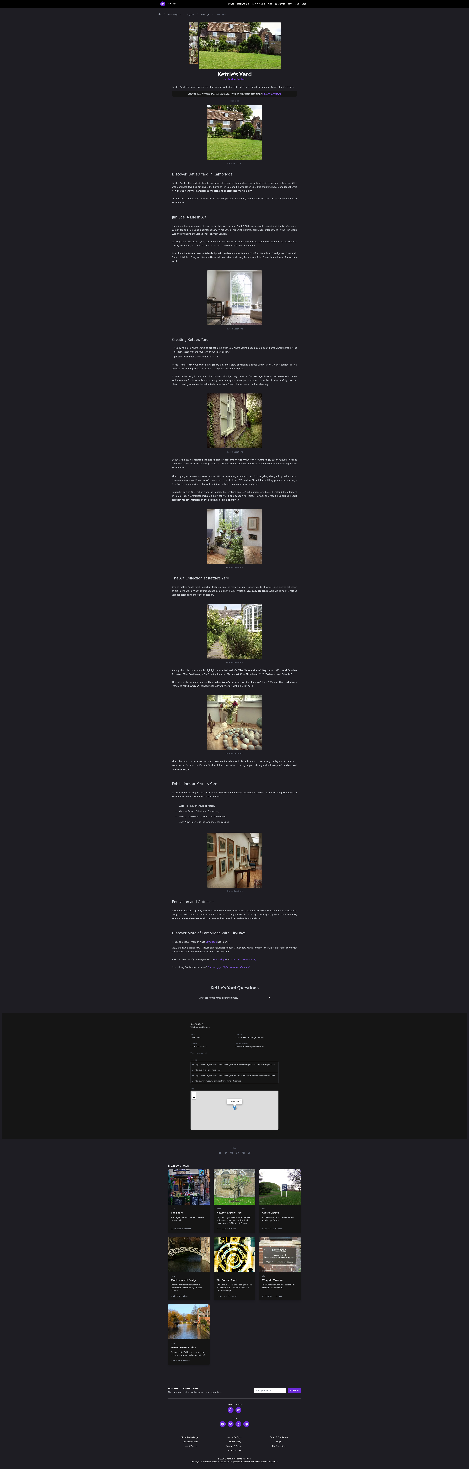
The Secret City (279, 1446)
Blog (296, 4)
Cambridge (211, 941)
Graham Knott (235, 163)
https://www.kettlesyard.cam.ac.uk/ (249, 1046)
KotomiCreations (235, 328)
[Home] (159, 14)
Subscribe (294, 1390)
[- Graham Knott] (240, 45)
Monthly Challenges (190, 1437)
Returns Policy (234, 1441)
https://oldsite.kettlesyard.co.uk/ (208, 1070)
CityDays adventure (271, 93)
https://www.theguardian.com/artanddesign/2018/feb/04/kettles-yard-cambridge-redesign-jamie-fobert (237, 1064)
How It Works (190, 1446)
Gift (290, 4)
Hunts (231, 4)
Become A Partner (234, 1446)
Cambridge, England (234, 79)
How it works (258, 4)
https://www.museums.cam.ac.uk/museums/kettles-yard (218, 1081)
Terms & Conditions (279, 1437)
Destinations (243, 4)
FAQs (270, 4)
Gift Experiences (190, 1441)
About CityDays (234, 1437)
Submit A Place (234, 1450)
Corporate (280, 4)
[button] (234, 1107)
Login (304, 4)
